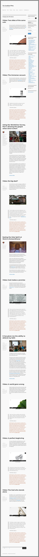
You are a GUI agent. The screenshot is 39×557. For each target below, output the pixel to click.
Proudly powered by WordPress (11, 553)
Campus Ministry (31, 62)
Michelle (4, 27)
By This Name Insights (31, 60)
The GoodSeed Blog (8, 5)
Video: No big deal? (10, 181)
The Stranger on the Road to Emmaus (5, 348)
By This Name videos (31, 61)
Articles (29, 58)
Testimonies (4, 247)
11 (9, 548)
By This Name (4, 29)
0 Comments (4, 145)
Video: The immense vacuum (14, 75)
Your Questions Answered (32, 82)
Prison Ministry (30, 72)
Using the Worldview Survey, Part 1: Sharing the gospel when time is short (14, 126)
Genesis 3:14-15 (11, 287)
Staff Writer (4, 443)
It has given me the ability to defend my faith (14, 337)
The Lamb (30, 77)
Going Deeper (30, 67)
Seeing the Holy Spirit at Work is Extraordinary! (12, 238)
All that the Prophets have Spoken (4, 136)
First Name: (29, 27)
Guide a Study (30, 68)
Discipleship (4, 346)
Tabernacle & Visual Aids (32, 73)
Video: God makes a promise (14, 280)
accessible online (17, 69)
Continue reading (12, 175)
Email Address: (30, 30)
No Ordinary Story (31, 71)
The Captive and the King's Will (32, 76)
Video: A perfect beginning (13, 438)
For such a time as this (31, 41)
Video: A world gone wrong (13, 384)
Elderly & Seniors (31, 64)
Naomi (3, 133)
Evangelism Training (31, 65)
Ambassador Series (31, 57)
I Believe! (30, 69)
